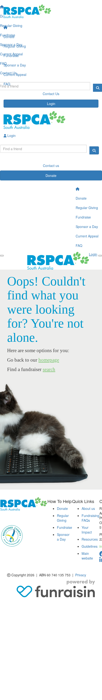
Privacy (80, 575)
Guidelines (89, 546)
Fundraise (11, 55)
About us (88, 508)
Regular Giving (15, 46)
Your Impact (87, 529)
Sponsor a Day (15, 65)
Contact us (51, 165)
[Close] (100, 255)
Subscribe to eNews (18, 517)
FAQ (7, 84)
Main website (87, 555)
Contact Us (51, 93)
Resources (90, 539)
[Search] (94, 150)
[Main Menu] (2, 255)
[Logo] (51, 11)
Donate (9, 36)
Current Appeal (15, 74)
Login (51, 103)
